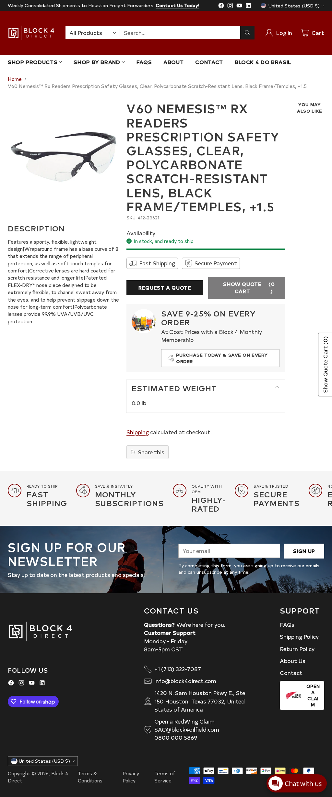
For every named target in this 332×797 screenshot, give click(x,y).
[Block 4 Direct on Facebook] (221, 6)
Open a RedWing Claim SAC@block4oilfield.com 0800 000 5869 (186, 729)
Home (15, 79)
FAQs (287, 624)
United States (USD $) (294, 6)
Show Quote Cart (249, 287)
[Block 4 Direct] (31, 33)
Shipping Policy (299, 636)
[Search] (247, 32)
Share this (151, 452)
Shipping (137, 432)
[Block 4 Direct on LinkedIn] (248, 6)
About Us (292, 660)
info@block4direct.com (185, 680)
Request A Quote (164, 287)
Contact (291, 672)
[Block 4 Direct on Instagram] (230, 6)
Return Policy (297, 648)
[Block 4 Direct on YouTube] (239, 6)
